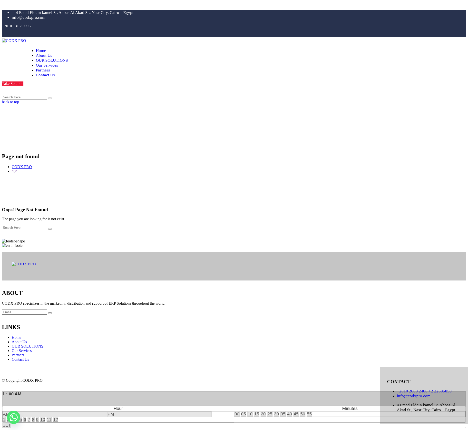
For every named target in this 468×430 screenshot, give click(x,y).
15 (256, 413)
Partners (43, 70)
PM (110, 414)
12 (55, 419)
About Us (44, 55)
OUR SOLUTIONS (52, 60)
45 (296, 413)
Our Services (47, 65)
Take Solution (12, 83)
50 (302, 413)
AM (6, 414)
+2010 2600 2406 (413, 391)
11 (49, 419)
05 (243, 413)
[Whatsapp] (13, 417)
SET (6, 425)
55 (309, 413)
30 (276, 413)
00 (236, 413)
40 (289, 413)
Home (41, 50)
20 (263, 413)
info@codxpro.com (413, 396)
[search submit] (50, 98)
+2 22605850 (440, 391)
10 (42, 419)
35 (283, 413)
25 (269, 413)
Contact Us (45, 75)
